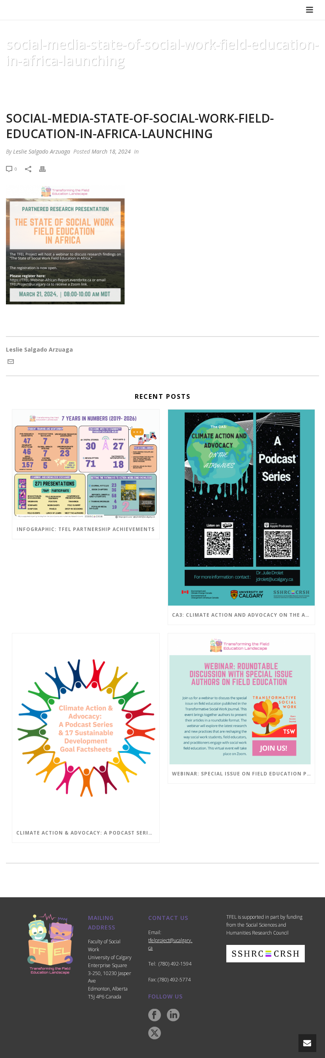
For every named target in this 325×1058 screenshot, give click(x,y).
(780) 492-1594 (175, 963)
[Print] (46, 168)
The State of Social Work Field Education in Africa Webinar (107, 80)
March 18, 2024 (111, 151)
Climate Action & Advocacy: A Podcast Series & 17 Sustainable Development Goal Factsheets (87, 832)
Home (12, 80)
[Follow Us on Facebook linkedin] (173, 1015)
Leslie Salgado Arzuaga (41, 151)
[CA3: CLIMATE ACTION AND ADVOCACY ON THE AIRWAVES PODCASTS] (241, 508)
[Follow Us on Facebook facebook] (154, 1015)
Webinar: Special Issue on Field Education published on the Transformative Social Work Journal (243, 773)
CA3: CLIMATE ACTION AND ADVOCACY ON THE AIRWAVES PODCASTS (243, 615)
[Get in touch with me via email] (11, 362)
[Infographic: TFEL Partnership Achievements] (85, 465)
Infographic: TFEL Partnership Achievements (86, 529)
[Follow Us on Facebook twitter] (154, 1033)
